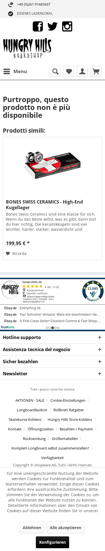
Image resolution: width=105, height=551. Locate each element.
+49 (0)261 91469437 (33, 4)
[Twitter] (52, 26)
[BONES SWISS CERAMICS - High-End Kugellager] (52, 165)
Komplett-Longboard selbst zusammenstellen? (50, 448)
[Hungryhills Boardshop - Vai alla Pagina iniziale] (28, 50)
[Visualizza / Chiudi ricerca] (54, 71)
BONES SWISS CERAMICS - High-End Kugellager (44, 204)
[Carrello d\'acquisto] (96, 71)
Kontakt (15, 429)
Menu (20, 71)
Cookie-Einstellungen (67, 400)
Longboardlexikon (32, 409)
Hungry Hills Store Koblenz (70, 419)
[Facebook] (37, 26)
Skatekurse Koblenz (25, 419)
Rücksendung (34, 438)
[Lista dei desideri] (68, 71)
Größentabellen (65, 438)
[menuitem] (15, 71)
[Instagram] (67, 26)
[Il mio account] (82, 71)
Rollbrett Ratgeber (68, 409)
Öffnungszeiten (40, 429)
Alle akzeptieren (65, 527)
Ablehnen (32, 527)
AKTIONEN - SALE (29, 400)
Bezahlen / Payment (76, 429)
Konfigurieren (52, 542)
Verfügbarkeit (52, 457)
